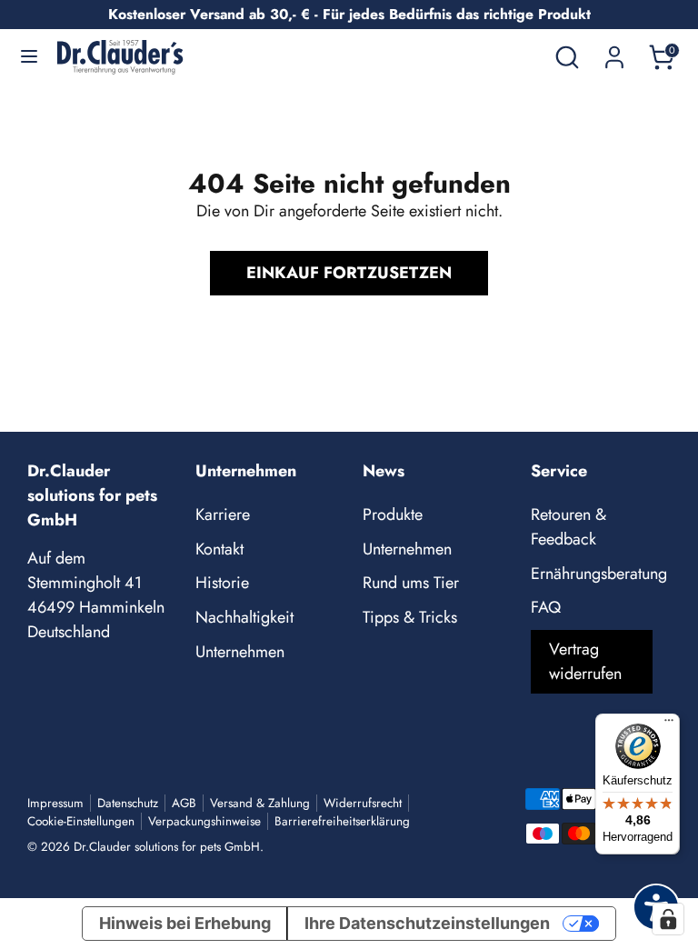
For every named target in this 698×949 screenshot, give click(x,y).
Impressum (55, 803)
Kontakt (219, 549)
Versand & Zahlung (260, 803)
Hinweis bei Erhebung (185, 923)
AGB (184, 803)
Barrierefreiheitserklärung (342, 821)
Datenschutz (127, 803)
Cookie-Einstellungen (81, 821)
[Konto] (614, 51)
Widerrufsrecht (363, 803)
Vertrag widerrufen (585, 661)
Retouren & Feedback (568, 527)
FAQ (546, 607)
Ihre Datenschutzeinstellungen (427, 923)
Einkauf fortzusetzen (349, 273)
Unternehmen (239, 652)
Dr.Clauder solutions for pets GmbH (167, 846)
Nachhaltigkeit (244, 617)
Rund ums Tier (411, 582)
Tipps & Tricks (410, 617)
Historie (222, 582)
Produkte (393, 514)
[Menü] (669, 724)
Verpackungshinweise (204, 821)
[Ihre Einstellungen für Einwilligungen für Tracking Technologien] (668, 919)
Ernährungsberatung (599, 573)
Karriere (222, 514)
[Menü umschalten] (29, 57)
